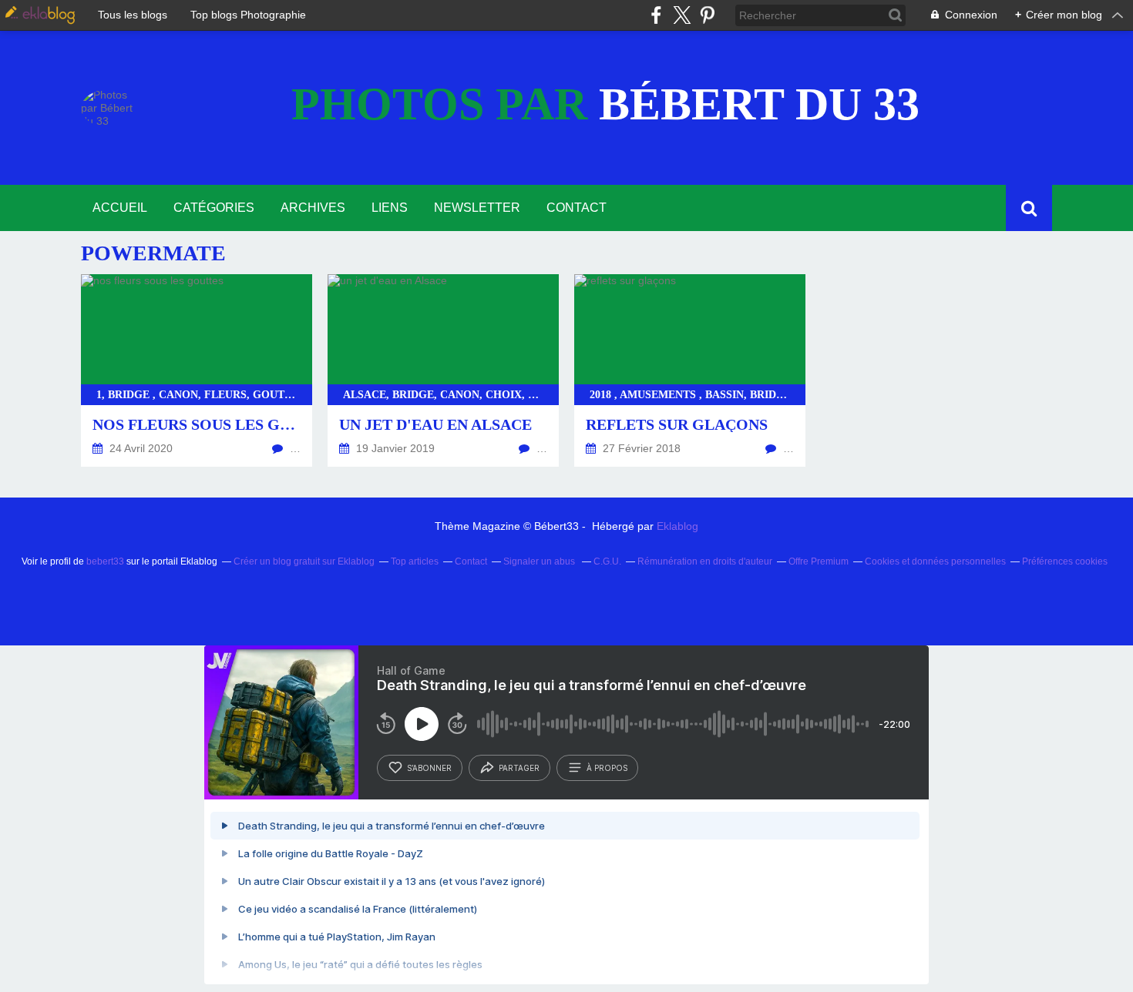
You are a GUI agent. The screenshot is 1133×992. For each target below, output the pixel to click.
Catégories (213, 207)
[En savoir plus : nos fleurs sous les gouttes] (196, 370)
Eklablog (677, 526)
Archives (313, 207)
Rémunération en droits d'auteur (704, 561)
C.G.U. (607, 561)
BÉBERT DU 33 (605, 104)
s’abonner (429, 767)
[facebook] (656, 15)
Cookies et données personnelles (935, 561)
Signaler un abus (540, 561)
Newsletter (477, 207)
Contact (576, 207)
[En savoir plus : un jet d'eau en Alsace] (443, 370)
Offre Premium (818, 561)
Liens (390, 207)
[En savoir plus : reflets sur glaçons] (689, 370)
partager (519, 767)
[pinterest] (707, 15)
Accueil (119, 207)
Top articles (415, 561)
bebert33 (105, 561)
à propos (607, 767)
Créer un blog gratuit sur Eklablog (304, 561)
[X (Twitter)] (681, 15)
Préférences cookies (1065, 561)
